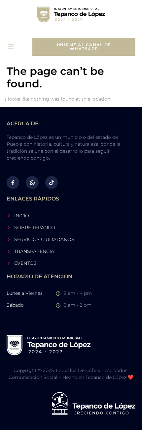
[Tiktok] (51, 182)
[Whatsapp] (32, 182)
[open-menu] (11, 47)
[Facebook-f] (13, 182)
